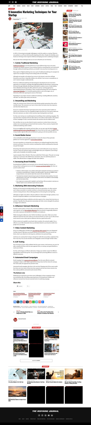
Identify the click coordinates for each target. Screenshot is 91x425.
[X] (1, 211)
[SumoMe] (1, 220)
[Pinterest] (1, 214)
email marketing (33, 306)
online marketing (17, 307)
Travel (52, 5)
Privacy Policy (33, 419)
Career (65, 5)
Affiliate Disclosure (50, 419)
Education (60, 5)
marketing (50, 306)
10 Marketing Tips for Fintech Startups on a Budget (49, 294)
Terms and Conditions (41, 419)
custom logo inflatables (19, 91)
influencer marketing (42, 306)
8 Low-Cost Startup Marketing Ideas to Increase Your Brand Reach (20, 294)
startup (35, 307)
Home (14, 5)
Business (18, 5)
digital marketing (25, 306)
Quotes (42, 5)
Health (28, 5)
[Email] (1, 217)
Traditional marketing (18, 65)
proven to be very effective (30, 260)
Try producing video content (39, 230)
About (23, 419)
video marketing (51, 307)
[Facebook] (1, 207)
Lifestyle (47, 5)
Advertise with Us (69, 419)
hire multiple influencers (31, 210)
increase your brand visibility (43, 166)
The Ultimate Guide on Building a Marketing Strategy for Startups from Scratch (34, 294)
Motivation (37, 5)
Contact (76, 5)
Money (32, 5)
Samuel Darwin (16, 19)
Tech (56, 5)
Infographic (70, 5)
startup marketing (42, 307)
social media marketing (36, 139)
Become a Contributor (60, 419)
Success (23, 5)
